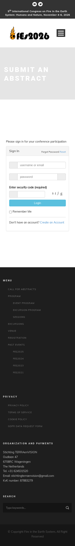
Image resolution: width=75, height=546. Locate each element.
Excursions (16, 324)
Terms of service (20, 412)
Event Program (23, 303)
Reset (63, 151)
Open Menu (61, 33)
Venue (12, 331)
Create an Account (52, 222)
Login (37, 203)
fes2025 (18, 351)
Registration (17, 337)
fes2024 (18, 358)
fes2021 (18, 372)
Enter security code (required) (28, 187)
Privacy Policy (18, 405)
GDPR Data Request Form (25, 426)
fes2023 (18, 365)
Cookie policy (17, 419)
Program (14, 296)
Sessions (19, 317)
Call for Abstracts (22, 289)
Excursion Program (27, 310)
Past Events (16, 344)
